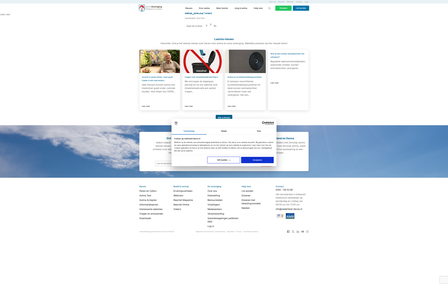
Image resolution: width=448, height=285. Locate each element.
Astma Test (145, 195)
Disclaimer (231, 231)
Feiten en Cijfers (147, 191)
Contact (299, 2)
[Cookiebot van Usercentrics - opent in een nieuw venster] (264, 123)
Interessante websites (151, 209)
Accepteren (257, 160)
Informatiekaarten (148, 204)
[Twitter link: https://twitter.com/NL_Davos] (293, 231)
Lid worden (301, 8)
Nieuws (188, 8)
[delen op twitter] (211, 26)
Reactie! (281, 2)
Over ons (272, 2)
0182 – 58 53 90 (284, 189)
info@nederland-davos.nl (289, 209)
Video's (177, 209)
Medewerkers (215, 209)
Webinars (290, 2)
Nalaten (246, 208)
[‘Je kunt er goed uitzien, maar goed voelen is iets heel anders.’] (159, 61)
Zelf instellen (222, 160)
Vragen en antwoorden (151, 213)
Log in (211, 226)
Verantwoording (216, 213)
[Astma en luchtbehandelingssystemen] (245, 61)
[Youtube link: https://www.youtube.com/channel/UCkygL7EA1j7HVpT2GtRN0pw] (302, 231)
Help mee (258, 8)
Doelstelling (214, 195)
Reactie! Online (181, 204)
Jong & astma (240, 8)
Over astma (204, 8)
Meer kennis (222, 8)
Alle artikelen (224, 117)
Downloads (145, 218)
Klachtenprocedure (251, 231)
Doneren (283, 8)
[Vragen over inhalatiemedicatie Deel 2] (202, 61)
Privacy (239, 231)
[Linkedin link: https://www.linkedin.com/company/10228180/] (298, 231)
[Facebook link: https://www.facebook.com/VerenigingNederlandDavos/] (288, 231)
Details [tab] (224, 131)
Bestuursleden (215, 200)
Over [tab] (259, 131)
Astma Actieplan (148, 200)
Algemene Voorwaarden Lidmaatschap (210, 231)
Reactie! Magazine (183, 200)
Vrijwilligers (214, 204)
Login (306, 2)
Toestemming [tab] (188, 131)
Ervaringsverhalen (182, 191)
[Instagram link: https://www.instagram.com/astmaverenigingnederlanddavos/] (307, 231)
